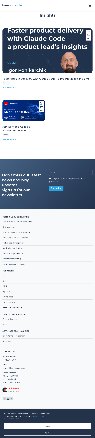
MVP (4, 324)
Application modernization (13, 248)
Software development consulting (17, 222)
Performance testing (11, 259)
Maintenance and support (13, 264)
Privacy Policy (37, 416)
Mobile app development (13, 243)
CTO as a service (9, 227)
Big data (6, 291)
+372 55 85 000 (9, 360)
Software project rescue (12, 253)
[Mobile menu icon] (90, 5)
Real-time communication (13, 307)
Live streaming (8, 302)
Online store (7, 297)
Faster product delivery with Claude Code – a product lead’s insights (46, 78)
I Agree (47, 426)
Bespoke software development (16, 232)
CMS (4, 281)
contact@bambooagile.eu (13, 368)
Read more (8, 87)
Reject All (47, 433)
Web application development (15, 237)
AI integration (8, 341)
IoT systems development (13, 336)
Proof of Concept (9, 319)
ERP (4, 276)
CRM (4, 286)
